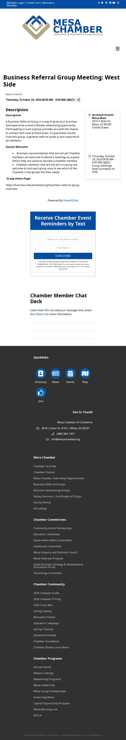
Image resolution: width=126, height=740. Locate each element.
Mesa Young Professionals (49, 691)
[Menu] (118, 48)
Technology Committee (47, 573)
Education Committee (46, 534)
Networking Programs (47, 679)
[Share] (78, 99)
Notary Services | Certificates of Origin (57, 496)
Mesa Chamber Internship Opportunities (58, 478)
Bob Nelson (37, 314)
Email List (33, 3)
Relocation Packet (44, 617)
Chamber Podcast (44, 472)
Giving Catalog (42, 611)
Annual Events (42, 667)
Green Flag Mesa (43, 697)
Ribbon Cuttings (43, 673)
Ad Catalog (40, 508)
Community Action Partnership (52, 528)
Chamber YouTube (44, 466)
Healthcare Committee (47, 546)
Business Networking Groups (51, 490)
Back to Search (14, 94)
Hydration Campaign (46, 623)
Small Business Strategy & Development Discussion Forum (58, 566)
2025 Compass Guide (46, 593)
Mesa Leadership (44, 685)
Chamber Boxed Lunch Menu (51, 647)
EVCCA (37, 715)
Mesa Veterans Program (48, 558)
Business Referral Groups (49, 484)
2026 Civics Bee (42, 605)
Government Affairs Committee (52, 540)
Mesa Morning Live (45, 709)
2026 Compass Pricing (47, 599)
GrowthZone (70, 200)
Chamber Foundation (46, 641)
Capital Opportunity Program (51, 703)
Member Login (16, 3)
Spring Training (43, 629)
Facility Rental (42, 502)
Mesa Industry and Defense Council (55, 552)
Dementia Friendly (44, 635)
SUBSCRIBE (63, 256)
